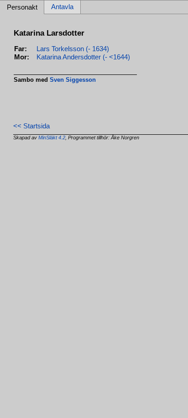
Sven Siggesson (73, 79)
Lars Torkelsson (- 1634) (73, 49)
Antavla (62, 7)
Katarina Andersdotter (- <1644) (83, 57)
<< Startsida (31, 126)
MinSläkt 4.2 (51, 137)
